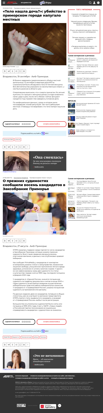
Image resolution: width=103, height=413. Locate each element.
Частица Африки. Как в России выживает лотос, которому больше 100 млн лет (88, 182)
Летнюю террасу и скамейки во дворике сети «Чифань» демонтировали (84, 39)
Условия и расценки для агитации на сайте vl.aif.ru (32, 378)
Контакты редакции (21, 376)
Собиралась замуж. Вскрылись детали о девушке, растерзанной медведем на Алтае (87, 60)
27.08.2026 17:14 (7, 178)
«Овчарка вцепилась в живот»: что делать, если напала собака (84, 47)
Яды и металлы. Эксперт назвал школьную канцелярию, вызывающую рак (86, 216)
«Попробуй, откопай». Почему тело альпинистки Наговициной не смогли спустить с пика (88, 86)
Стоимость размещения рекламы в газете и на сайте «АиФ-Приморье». (52, 376)
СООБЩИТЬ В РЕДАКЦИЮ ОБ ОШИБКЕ (62, 378)
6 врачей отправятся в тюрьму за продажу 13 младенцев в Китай (84, 15)
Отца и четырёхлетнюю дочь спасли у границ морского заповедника (84, 31)
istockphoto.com (8, 236)
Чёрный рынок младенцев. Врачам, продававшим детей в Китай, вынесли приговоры (84, 23)
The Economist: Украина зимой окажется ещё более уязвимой (85, 110)
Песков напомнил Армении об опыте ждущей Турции (87, 104)
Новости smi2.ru (9, 172)
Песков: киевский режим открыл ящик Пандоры (86, 117)
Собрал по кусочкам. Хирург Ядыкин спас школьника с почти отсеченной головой (88, 189)
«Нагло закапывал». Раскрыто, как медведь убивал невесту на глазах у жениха (88, 202)
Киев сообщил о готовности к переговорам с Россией (85, 130)
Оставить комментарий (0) (51, 124)
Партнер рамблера (32, 405)
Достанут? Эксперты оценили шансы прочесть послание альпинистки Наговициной (88, 79)
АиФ (17, 66)
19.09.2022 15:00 (7, 8)
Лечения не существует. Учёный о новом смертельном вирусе (87, 72)
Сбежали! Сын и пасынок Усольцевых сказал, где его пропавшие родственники (88, 93)
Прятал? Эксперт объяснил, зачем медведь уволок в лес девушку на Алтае (87, 66)
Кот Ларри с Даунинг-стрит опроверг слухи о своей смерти (88, 124)
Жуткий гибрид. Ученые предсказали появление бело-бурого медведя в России (88, 196)
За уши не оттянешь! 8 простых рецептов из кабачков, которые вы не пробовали (88, 209)
